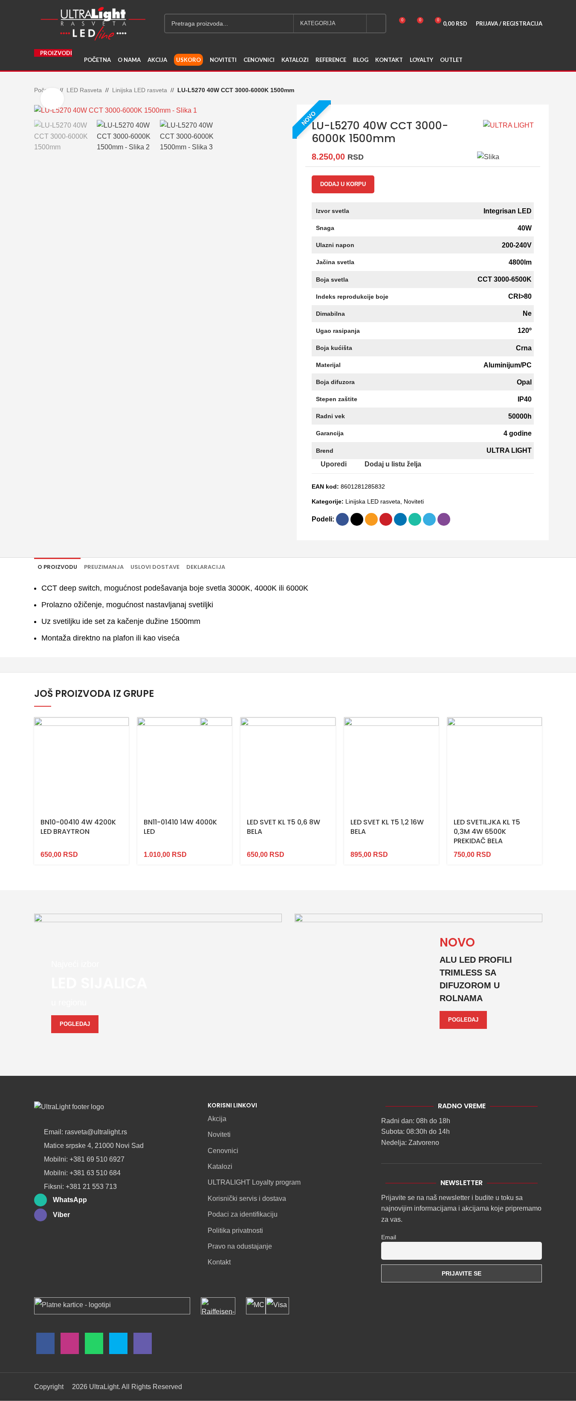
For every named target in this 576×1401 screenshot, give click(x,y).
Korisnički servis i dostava (247, 1198)
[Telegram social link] (429, 519)
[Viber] (143, 1345)
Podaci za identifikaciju (243, 1214)
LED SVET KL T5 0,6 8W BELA (283, 826)
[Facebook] (45, 1345)
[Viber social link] (443, 519)
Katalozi (220, 1166)
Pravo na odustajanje (240, 1246)
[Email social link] (371, 519)
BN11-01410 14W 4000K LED (180, 826)
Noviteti (414, 501)
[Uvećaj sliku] (52, 98)
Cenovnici (223, 1150)
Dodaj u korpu (343, 184)
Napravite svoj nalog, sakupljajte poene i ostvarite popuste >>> (291, 4)
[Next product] (537, 91)
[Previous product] (517, 91)
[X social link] (356, 519)
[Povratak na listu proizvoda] (527, 91)
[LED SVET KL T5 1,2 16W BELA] (391, 764)
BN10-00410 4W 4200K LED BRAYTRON (78, 826)
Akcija (217, 1118)
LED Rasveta (84, 90)
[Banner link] (158, 982)
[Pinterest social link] (385, 519)
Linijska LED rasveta (139, 90)
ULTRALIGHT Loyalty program (254, 1182)
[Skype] (118, 1345)
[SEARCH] (376, 23)
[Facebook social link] (342, 519)
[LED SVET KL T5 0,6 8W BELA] (287, 764)
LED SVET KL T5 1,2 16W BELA (387, 826)
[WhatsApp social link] (414, 519)
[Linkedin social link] (400, 519)
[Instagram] (70, 1345)
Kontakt (219, 1262)
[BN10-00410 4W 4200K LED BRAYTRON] (81, 764)
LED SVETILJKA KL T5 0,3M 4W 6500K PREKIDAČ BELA (487, 831)
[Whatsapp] (94, 1345)
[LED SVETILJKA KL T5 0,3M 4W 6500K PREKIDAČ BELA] (494, 764)
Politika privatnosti (235, 1230)
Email (388, 1237)
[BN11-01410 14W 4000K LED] (184, 764)
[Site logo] (93, 22)
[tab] (57, 567)
